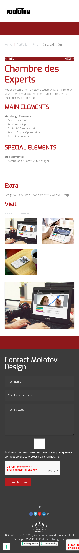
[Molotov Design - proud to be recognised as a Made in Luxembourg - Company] (39, 527)
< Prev (9, 58)
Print (35, 44)
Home (8, 44)
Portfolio (22, 44)
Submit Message (18, 482)
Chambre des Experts (32, 74)
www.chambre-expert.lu (19, 213)
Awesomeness (42, 535)
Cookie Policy (50, 543)
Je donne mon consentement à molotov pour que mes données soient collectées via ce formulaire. (39, 454)
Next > (69, 58)
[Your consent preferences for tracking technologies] (6, 546)
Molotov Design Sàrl (53, 539)
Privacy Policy (31, 543)
